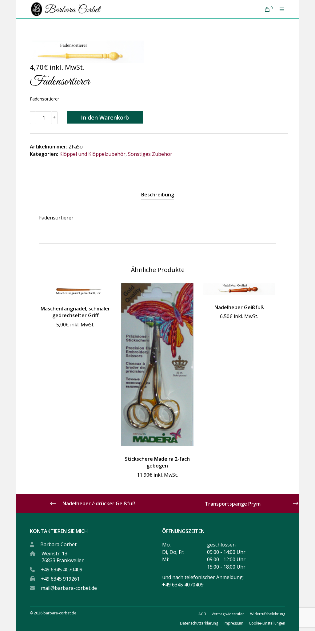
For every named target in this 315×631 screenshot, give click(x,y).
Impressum (233, 623)
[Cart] (264, 9)
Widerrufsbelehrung (267, 614)
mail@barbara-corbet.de (69, 588)
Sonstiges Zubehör (150, 154)
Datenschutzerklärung (199, 623)
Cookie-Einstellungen (267, 623)
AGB (202, 614)
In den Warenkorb (105, 117)
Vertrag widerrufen (228, 614)
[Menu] (279, 9)
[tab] (157, 194)
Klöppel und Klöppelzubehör (92, 154)
